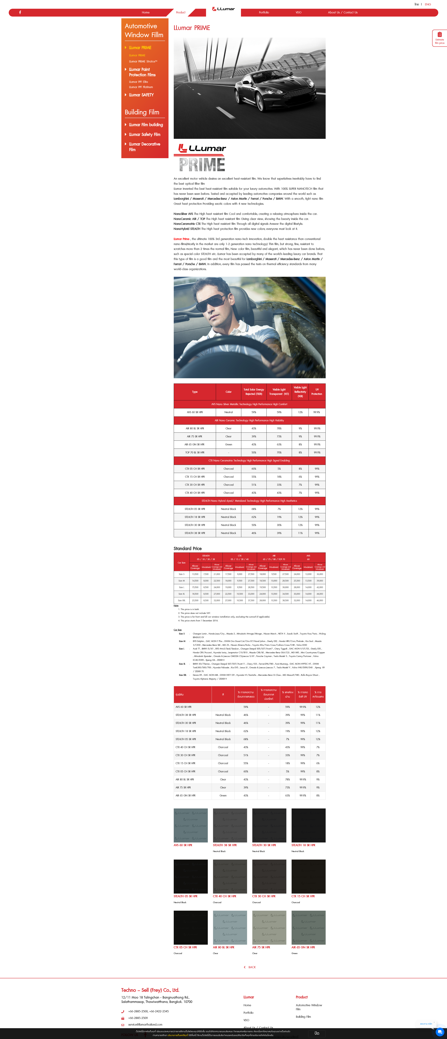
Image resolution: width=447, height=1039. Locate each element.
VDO (246, 1020)
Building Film (303, 1016)
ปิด (317, 1033)
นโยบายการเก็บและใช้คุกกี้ (178, 1035)
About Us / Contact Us (258, 1027)
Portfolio (249, 1012)
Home (247, 1005)
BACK (251, 967)
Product (302, 997)
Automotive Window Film (309, 1007)
